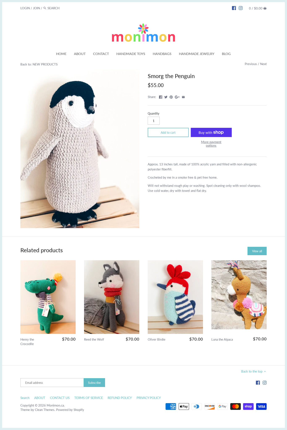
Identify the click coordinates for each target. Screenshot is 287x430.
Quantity (153, 113)
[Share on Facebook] (160, 96)
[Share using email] (183, 96)
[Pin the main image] (171, 96)
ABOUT (39, 398)
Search (24, 398)
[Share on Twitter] (165, 96)
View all (257, 251)
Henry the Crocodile (27, 341)
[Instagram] (241, 8)
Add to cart (168, 132)
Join (36, 8)
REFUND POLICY (120, 398)
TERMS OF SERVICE (88, 398)
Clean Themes (44, 410)
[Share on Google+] (177, 96)
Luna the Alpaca (222, 339)
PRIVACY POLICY (149, 398)
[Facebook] (234, 8)
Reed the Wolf (94, 339)
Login (25, 8)
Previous (251, 64)
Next (263, 64)
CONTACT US (60, 398)
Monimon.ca (55, 405)
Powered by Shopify (70, 410)
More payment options (211, 143)
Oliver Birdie (156, 339)
